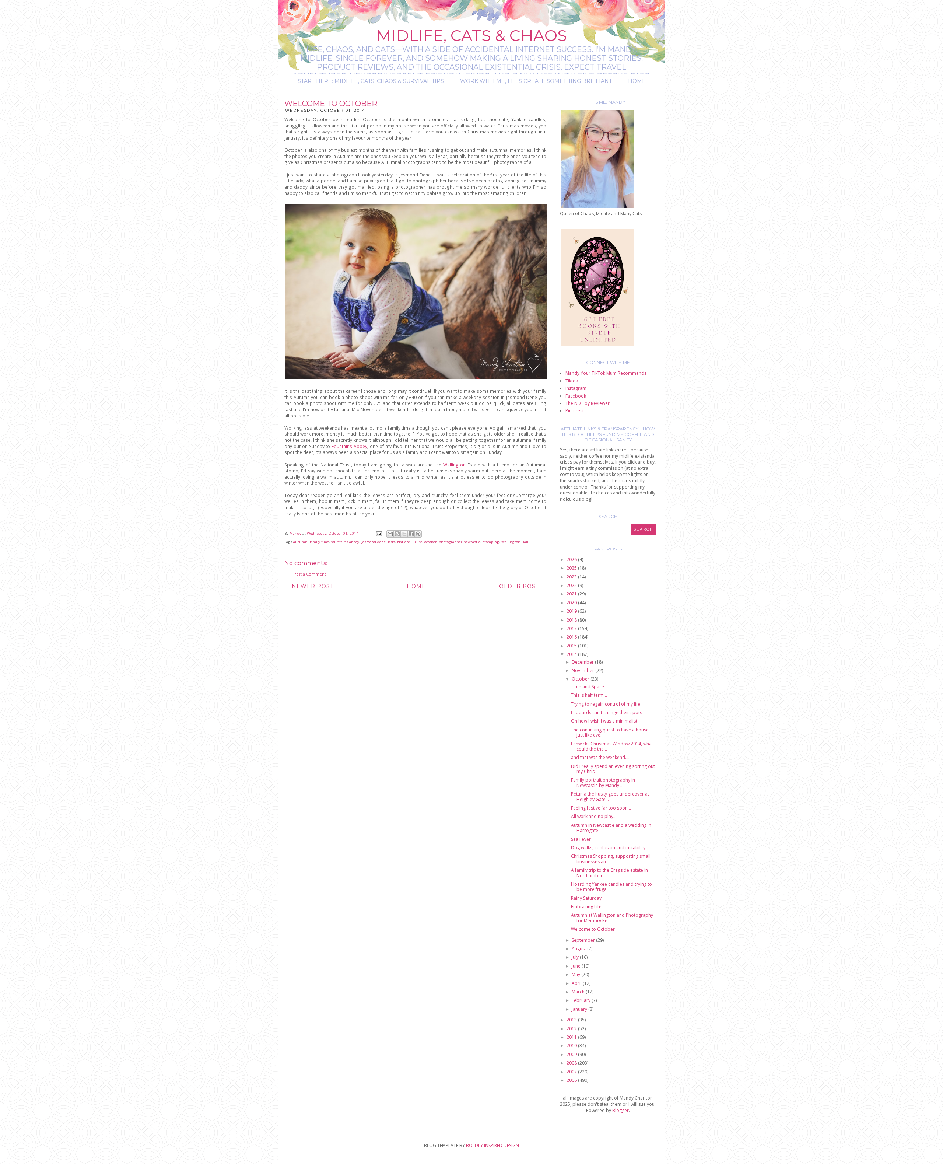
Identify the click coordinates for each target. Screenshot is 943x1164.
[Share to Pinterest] (418, 534)
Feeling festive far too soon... (601, 808)
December (583, 662)
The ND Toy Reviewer (587, 403)
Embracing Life (586, 906)
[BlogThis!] (397, 534)
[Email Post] (378, 533)
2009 (572, 1054)
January (580, 1009)
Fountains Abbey (349, 446)
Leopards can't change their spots (606, 712)
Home (637, 81)
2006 (572, 1080)
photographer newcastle (459, 541)
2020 (572, 603)
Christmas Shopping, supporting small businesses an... (611, 858)
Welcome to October (593, 929)
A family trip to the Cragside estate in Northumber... (609, 872)
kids (391, 541)
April (577, 983)
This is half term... (589, 695)
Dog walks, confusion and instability (608, 848)
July (576, 957)
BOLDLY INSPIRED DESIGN (492, 1145)
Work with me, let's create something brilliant (536, 81)
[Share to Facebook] (411, 534)
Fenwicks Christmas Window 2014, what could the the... (612, 746)
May (576, 974)
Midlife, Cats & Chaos (471, 35)
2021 (572, 594)
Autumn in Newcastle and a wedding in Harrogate (611, 827)
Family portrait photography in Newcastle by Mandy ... (603, 782)
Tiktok (571, 381)
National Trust (409, 541)
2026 (572, 559)
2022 (572, 585)
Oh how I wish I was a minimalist (604, 721)
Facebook (575, 396)
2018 (572, 620)
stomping (491, 541)
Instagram (575, 388)
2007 (572, 1072)
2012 (572, 1028)
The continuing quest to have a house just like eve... (610, 732)
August (579, 948)
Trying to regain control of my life (605, 704)
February (582, 1000)
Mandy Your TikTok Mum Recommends (605, 373)
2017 (572, 628)
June (577, 966)
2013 (572, 1020)
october (430, 541)
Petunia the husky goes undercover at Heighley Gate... (610, 796)
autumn (300, 541)
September (584, 940)
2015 (572, 646)
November (583, 670)
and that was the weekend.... (600, 757)
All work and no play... (594, 816)
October (581, 679)
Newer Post (312, 586)
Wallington (455, 465)
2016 (572, 637)
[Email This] (390, 534)
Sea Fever (581, 839)
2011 (572, 1037)
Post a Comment (310, 574)
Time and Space (587, 687)
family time (319, 541)
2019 (572, 611)
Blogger (620, 1110)
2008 (572, 1063)
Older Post (519, 586)
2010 (572, 1045)
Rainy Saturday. (587, 898)
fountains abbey (345, 541)
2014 (572, 654)
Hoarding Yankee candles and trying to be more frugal (611, 886)
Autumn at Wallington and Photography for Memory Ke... (612, 917)
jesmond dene (373, 541)
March (579, 992)
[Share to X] (404, 534)
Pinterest (574, 411)
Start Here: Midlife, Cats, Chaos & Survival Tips (371, 81)
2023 (572, 577)
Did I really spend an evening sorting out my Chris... (613, 769)
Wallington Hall (514, 541)
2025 (572, 568)
